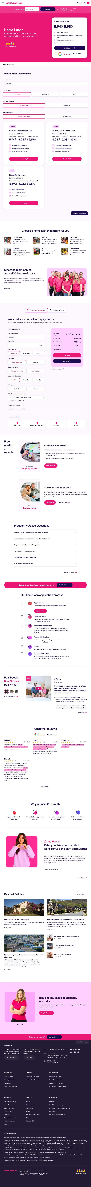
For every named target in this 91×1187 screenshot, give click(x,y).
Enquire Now (45, 1013)
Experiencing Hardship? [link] (33, 1114)
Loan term (11, 341)
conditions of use (72, 1154)
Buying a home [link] (8, 1076)
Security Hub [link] (30, 1121)
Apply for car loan (9, 1121)
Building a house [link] (9, 1080)
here (26, 1171)
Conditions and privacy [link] (56, 1105)
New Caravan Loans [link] (55, 1076)
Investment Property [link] (10, 1086)
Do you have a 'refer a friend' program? (26, 545)
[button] (62, 349)
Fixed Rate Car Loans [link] (32, 1076)
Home (4, 64)
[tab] (36, 310)
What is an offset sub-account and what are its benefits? (32, 539)
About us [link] (29, 1097)
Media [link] (28, 1111)
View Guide (50, 502)
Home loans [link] (8, 1072)
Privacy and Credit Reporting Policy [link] (59, 1108)
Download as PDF (63, 502)
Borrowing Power (9, 1108)
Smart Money (54, 658)
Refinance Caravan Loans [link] (57, 1083)
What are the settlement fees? (24, 563)
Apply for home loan (10, 1118)
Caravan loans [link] (53, 1072)
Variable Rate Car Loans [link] (33, 1080)
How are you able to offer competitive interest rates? (31, 532)
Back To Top (81, 1042)
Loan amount (7, 80)
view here (55, 869)
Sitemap (6, 1124)
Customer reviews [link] (32, 1105)
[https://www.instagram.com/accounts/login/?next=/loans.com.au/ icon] (78, 1052)
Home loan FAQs (69, 572)
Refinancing (17, 237)
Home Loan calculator (10, 1105)
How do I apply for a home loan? (24, 551)
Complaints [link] (52, 1111)
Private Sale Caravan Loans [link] (57, 1086)
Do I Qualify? (68, 48)
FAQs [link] (28, 1102)
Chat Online (29, 1057)
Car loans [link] (29, 1072)
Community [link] (29, 1108)
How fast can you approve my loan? (25, 557)
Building (16, 248)
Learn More (81, 878)
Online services (8, 1111)
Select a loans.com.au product (17, 394)
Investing (73, 237)
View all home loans (79, 213)
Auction (45, 249)
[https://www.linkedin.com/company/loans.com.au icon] (75, 1052)
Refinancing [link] (7, 1083)
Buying (44, 237)
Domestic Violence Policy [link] (57, 1114)
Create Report (50, 465)
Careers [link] (28, 1118)
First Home (74, 248)
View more (80, 894)
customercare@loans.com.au (55, 1049)
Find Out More (63, 585)
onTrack (43, 621)
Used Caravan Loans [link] (55, 1080)
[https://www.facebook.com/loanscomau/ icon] (71, 1052)
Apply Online (40, 611)
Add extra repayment (18, 409)
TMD (81, 1154)
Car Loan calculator (10, 1102)
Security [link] (51, 1102)
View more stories (9, 696)
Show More (44, 786)
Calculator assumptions (57, 369)
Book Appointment (12, 1057)
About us (7, 289)
